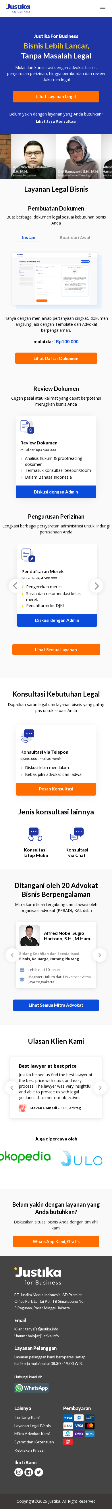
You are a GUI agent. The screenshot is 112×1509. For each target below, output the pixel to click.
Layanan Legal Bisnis (32, 1425)
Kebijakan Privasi (29, 1450)
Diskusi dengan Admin (56, 491)
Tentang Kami (27, 1417)
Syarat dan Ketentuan (34, 1441)
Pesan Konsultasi (56, 788)
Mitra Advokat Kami (32, 1433)
